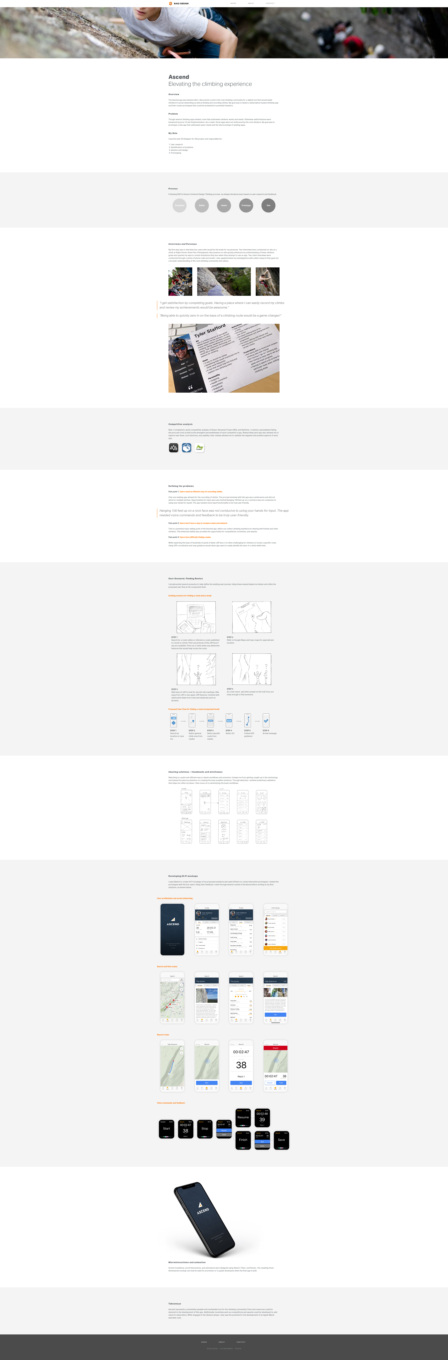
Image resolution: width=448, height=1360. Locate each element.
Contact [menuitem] (270, 3)
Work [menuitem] (233, 3)
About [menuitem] (251, 3)
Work (204, 1342)
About (222, 1342)
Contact (241, 1342)
